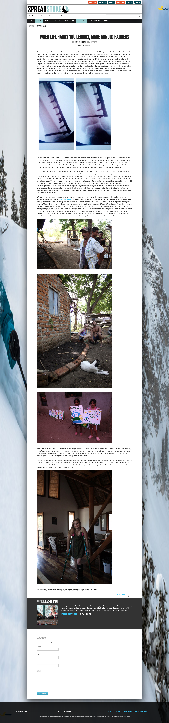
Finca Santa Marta (52, 590)
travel (96, 590)
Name (39, 646)
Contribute (120, 2)
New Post (92, 2)
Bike (46, 21)
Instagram (143, 711)
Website (39, 663)
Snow (39, 21)
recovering (76, 590)
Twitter (137, 711)
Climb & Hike (57, 21)
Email (39, 654)
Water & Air (69, 21)
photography (68, 590)
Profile (111, 2)
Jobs (114, 711)
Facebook (130, 711)
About (106, 21)
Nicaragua (61, 590)
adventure (43, 590)
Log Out (130, 2)
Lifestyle (82, 21)
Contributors (95, 21)
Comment (39, 671)
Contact (118, 711)
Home (31, 21)
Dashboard (102, 2)
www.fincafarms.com (66, 199)
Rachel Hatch (80, 42)
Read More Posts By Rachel (69, 614)
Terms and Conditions (17, 713)
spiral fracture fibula (86, 590)
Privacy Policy (26, 713)
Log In (137, 2)
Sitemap (124, 711)
